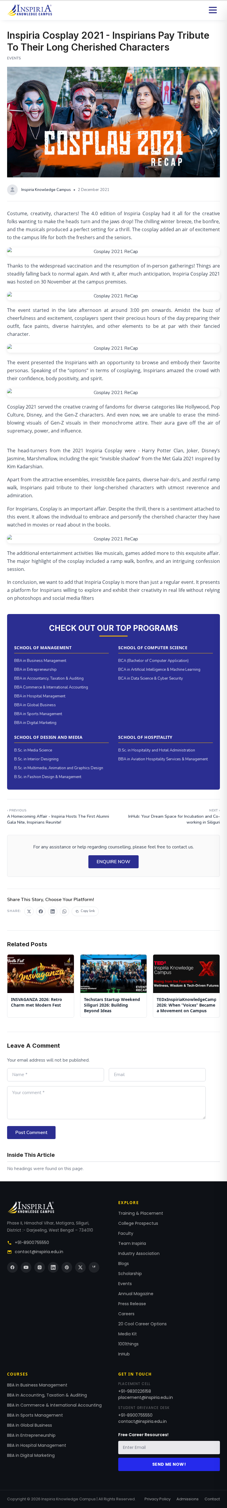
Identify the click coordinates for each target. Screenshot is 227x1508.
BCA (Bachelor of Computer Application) (153, 660)
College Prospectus (138, 1223)
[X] (80, 1267)
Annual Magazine (135, 1294)
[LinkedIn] (53, 1267)
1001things (128, 1344)
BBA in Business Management (40, 660)
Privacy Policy (158, 1499)
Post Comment (31, 1132)
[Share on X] (29, 911)
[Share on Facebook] (41, 911)
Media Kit (127, 1334)
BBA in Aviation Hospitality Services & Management (163, 759)
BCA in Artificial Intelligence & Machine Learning (159, 669)
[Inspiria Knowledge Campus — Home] (29, 10)
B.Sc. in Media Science (33, 750)
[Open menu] (213, 10)
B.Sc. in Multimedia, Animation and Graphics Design (58, 768)
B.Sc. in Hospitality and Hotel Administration (156, 750)
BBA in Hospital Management (39, 696)
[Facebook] (12, 1267)
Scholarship (130, 1274)
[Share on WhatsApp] (64, 911)
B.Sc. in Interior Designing (36, 759)
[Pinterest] (66, 1267)
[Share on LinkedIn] (52, 911)
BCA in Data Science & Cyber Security (150, 678)
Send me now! (169, 1464)
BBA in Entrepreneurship (35, 669)
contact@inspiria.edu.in (39, 1252)
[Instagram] (39, 1267)
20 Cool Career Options (142, 1324)
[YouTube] (26, 1267)
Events (125, 1284)
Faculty (125, 1233)
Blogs (123, 1263)
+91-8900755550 (32, 1242)
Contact (212, 1499)
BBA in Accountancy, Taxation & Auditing (49, 678)
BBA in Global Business (35, 705)
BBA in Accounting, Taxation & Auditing (47, 1395)
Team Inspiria (132, 1243)
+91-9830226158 (134, 1391)
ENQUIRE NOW (113, 862)
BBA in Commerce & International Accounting (54, 1405)
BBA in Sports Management (38, 714)
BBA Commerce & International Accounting (51, 687)
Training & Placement (140, 1213)
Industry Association (139, 1253)
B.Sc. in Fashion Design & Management (47, 777)
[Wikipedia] (94, 1267)
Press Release (132, 1304)
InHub (124, 1354)
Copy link (88, 911)
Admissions (187, 1499)
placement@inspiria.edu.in (145, 1397)
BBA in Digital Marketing (35, 722)
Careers (126, 1314)
